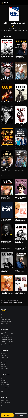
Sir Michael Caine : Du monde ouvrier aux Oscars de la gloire (20, 58)
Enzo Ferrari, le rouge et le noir (7, 57)
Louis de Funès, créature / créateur (20, 293)
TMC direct (3, 366)
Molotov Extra (4, 400)
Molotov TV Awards (5, 388)
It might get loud (5, 145)
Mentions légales (5, 335)
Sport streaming (5, 386)
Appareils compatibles (6, 344)
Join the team (4, 323)
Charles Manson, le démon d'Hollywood (20, 124)
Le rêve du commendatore (19, 242)
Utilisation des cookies (6, 337)
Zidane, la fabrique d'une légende (6, 168)
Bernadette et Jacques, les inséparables (21, 168)
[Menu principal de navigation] (25, 3)
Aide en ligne (4, 332)
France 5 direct (4, 359)
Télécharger (4, 343)
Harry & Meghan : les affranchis (20, 146)
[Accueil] (5, 2)
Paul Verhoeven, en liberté (19, 269)
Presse (2, 317)
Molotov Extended (5, 402)
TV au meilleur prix (5, 405)
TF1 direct (3, 353)
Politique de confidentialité (7, 333)
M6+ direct (3, 361)
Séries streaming (5, 384)
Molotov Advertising (6, 321)
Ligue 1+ (3, 404)
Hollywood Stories (6, 219)
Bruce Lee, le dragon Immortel (6, 102)
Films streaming (4, 382)
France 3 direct (4, 357)
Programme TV (4, 377)
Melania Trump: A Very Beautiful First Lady (20, 247)
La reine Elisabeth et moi (20, 80)
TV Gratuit (3, 380)
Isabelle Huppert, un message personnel (6, 197)
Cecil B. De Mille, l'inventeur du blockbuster (5, 270)
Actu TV (3, 391)
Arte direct (3, 362)
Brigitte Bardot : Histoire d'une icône (20, 220)
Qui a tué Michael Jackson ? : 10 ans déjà (20, 102)
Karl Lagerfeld (4, 247)
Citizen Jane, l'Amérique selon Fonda (7, 293)
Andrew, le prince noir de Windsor (6, 80)
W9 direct (3, 364)
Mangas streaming (5, 389)
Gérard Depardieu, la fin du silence (7, 124)
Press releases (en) (5, 319)
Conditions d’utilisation (6, 339)
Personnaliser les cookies (7, 341)
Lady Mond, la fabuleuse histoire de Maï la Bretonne (20, 197)
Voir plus (25, 30)
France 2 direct (4, 355)
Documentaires (11, 28)
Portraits (18, 28)
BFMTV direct (4, 368)
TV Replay (3, 378)
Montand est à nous (6, 241)
